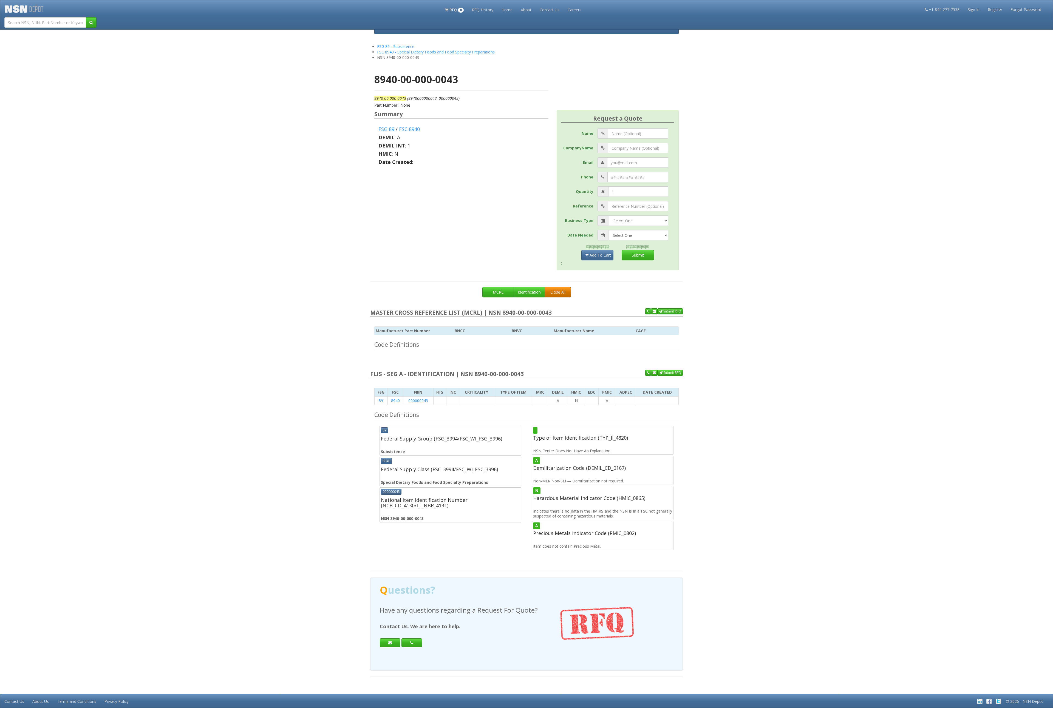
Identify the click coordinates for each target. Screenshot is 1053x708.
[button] (454, 9)
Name (587, 133)
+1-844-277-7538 (944, 9)
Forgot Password (1025, 9)
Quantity (584, 191)
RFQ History (482, 9)
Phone (587, 177)
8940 (395, 400)
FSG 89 (386, 129)
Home (507, 9)
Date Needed (580, 235)
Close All (557, 292)
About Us (40, 701)
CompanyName (578, 147)
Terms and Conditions (76, 701)
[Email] (390, 642)
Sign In (974, 9)
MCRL (498, 292)
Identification (529, 292)
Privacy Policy (116, 701)
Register (995, 9)
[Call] (411, 642)
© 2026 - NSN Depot (1024, 701)
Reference (583, 206)
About (526, 9)
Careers (574, 9)
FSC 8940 (409, 129)
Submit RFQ (672, 311)
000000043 (418, 400)
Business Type (579, 220)
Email (588, 162)
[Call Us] (648, 311)
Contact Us (549, 9)
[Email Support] (654, 311)
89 (381, 400)
